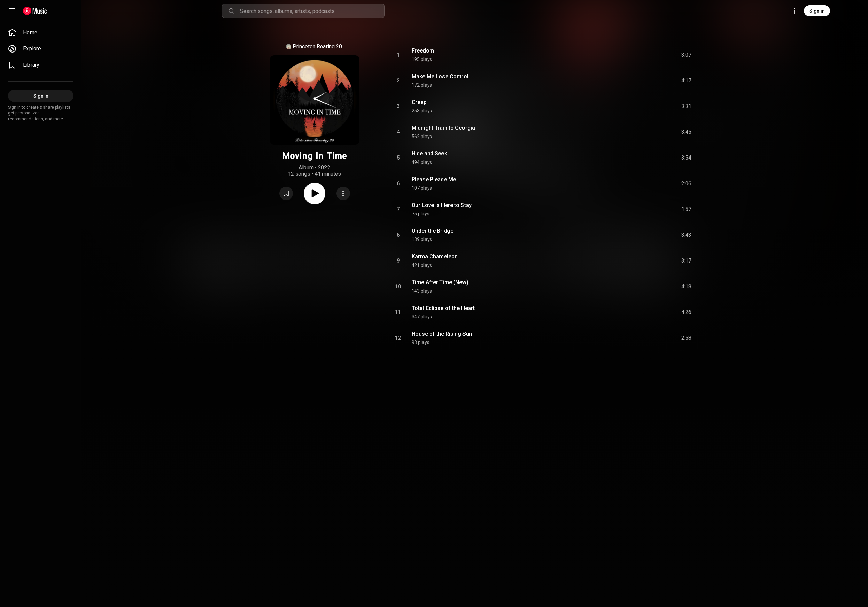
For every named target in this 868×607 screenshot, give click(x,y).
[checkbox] (687, 55)
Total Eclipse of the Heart (443, 308)
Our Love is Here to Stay (442, 205)
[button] (286, 193)
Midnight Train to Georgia (443, 128)
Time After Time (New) (440, 282)
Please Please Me (434, 179)
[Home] (35, 11)
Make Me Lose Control (440, 76)
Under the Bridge (432, 231)
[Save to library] (286, 193)
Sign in (817, 11)
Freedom (423, 50)
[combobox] (312, 11)
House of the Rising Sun (442, 334)
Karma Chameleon (435, 256)
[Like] (635, 55)
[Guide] (12, 11)
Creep (419, 102)
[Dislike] (648, 55)
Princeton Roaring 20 (317, 46)
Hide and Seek (429, 153)
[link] (41, 32)
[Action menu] (343, 193)
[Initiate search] (231, 10)
